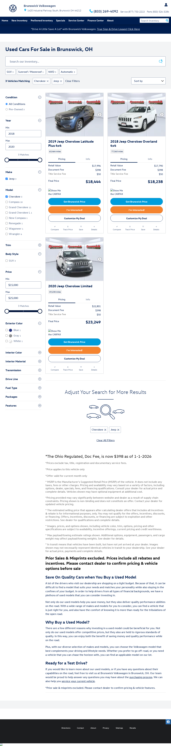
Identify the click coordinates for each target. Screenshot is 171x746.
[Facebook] (168, 721)
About (110, 20)
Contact (80, 727)
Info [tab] (88, 158)
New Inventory (19, 20)
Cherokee (40, 81)
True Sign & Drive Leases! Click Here (118, 29)
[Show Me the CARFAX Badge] (54, 193)
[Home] (13, 8)
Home (5, 20)
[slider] (7, 160)
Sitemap (119, 727)
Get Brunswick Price (74, 201)
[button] (74, 151)
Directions (65, 727)
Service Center (76, 20)
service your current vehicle (78, 681)
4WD (52, 71)
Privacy (106, 727)
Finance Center (96, 20)
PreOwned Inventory (42, 20)
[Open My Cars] (165, 5)
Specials (60, 20)
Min (7, 127)
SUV (10, 71)
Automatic (68, 71)
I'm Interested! (74, 210)
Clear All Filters (106, 440)
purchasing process (140, 677)
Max (8, 140)
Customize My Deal (74, 218)
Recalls (133, 727)
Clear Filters (72, 81)
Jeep (56, 81)
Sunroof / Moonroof (31, 71)
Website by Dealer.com (14, 727)
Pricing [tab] (61, 158)
